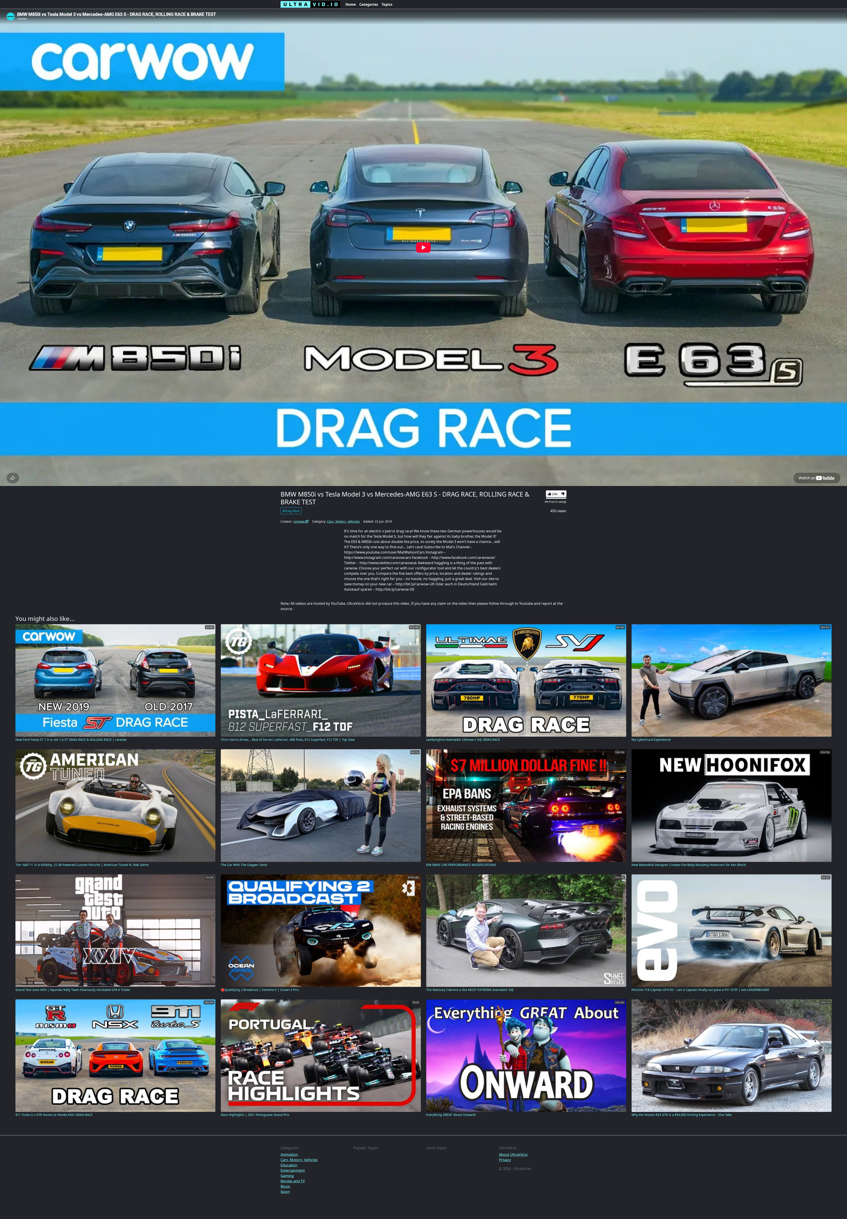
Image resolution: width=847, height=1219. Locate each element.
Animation (289, 1154)
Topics (387, 4)
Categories (368, 4)
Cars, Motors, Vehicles (343, 521)
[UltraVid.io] (310, 4)
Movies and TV (293, 1181)
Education (289, 1165)
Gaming (287, 1175)
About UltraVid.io (513, 1154)
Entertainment (293, 1170)
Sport (285, 1191)
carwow (299, 521)
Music (285, 1186)
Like (554, 494)
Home (350, 4)
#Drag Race (291, 511)
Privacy (505, 1159)
